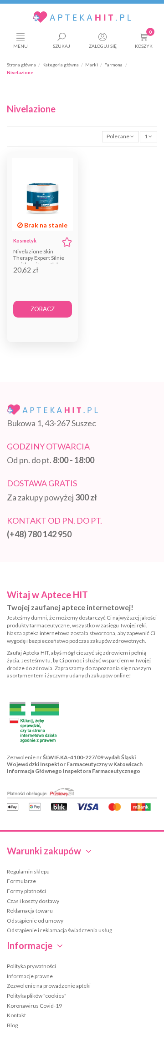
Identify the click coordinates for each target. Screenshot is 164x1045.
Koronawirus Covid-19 (34, 1005)
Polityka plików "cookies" (37, 995)
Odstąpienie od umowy (35, 920)
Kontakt (16, 1015)
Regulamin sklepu (28, 871)
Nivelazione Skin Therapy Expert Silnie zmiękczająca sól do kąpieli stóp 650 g (38, 261)
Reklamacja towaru (30, 910)
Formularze (21, 881)
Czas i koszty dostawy (33, 901)
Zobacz (43, 309)
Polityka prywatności (31, 966)
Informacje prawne (30, 976)
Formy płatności (26, 891)
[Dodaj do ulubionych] (67, 242)
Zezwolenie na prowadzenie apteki (49, 985)
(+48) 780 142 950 (39, 534)
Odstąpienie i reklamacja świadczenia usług (59, 930)
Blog (12, 1025)
